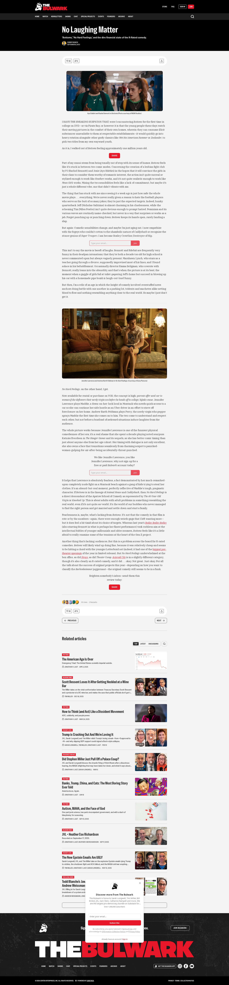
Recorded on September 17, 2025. (76, 838)
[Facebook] (186, 966)
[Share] (162, 61)
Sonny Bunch (72, 42)
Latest (143, 644)
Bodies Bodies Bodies (156, 522)
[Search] (192, 16)
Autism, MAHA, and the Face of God (83, 808)
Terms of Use (127, 929)
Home (37, 16)
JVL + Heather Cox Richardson (80, 834)
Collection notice (187, 981)
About (130, 16)
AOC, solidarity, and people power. (76, 715)
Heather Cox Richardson (88, 842)
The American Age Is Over (77, 659)
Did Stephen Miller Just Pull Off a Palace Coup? (90, 759)
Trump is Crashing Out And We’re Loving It (87, 734)
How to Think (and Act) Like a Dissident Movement (93, 711)
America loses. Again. (70, 791)
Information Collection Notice (113, 931)
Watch (45, 16)
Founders (111, 16)
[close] (140, 883)
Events (101, 16)
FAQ (172, 6)
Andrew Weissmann (73, 896)
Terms (177, 981)
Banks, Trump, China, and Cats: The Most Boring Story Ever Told (95, 785)
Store (164, 6)
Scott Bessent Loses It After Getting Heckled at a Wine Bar (95, 683)
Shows (68, 16)
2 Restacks (93, 602)
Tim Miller (69, 696)
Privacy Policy (134, 931)
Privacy (171, 981)
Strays (84, 557)
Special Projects (88, 16)
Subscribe (114, 922)
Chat (76, 16)
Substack (90, 981)
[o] (151, 687)
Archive (121, 16)
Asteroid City (119, 557)
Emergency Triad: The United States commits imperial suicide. (87, 663)
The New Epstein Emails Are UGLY (82, 857)
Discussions (153, 644)
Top (135, 644)
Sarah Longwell (71, 745)
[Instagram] (180, 966)
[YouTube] (192, 966)
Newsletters (56, 16)
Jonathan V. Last (71, 667)
